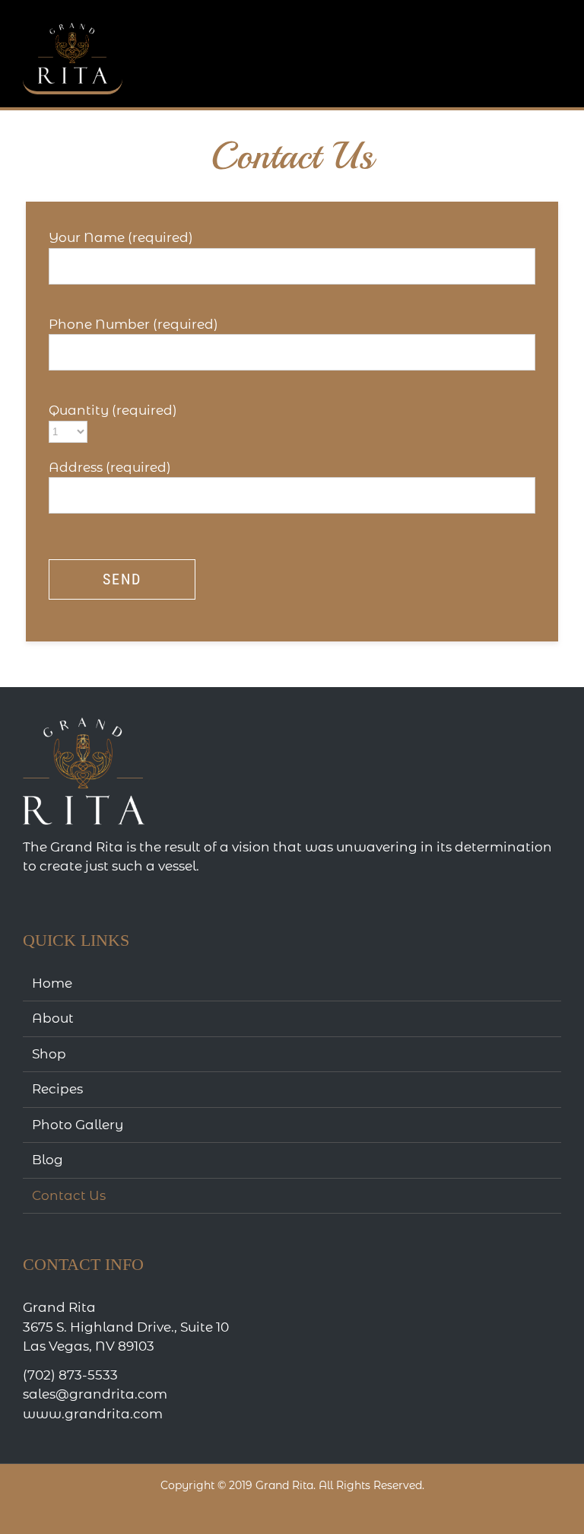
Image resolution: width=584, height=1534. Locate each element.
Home (52, 983)
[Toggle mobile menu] (555, 23)
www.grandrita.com (93, 1413)
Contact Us (69, 1195)
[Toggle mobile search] (528, 23)
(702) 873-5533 (70, 1375)
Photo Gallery (77, 1124)
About (53, 1018)
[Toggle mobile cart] (500, 23)
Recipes (57, 1088)
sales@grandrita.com (95, 1394)
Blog (47, 1159)
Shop (49, 1053)
